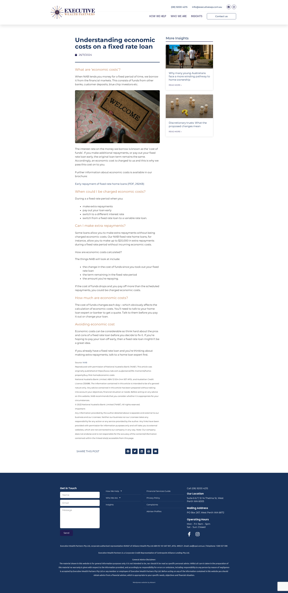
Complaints (152, 504)
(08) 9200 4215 (179, 7)
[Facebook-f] (189, 534)
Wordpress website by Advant (144, 582)
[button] (128, 451)
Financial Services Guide (159, 491)
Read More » (175, 85)
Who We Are (179, 16)
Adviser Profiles (154, 511)
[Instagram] (234, 7)
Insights (196, 16)
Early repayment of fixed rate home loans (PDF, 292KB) (109, 183)
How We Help (157, 16)
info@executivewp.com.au (207, 7)
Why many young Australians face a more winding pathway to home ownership (189, 76)
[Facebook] (228, 7)
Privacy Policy (153, 498)
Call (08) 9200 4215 (197, 488)
